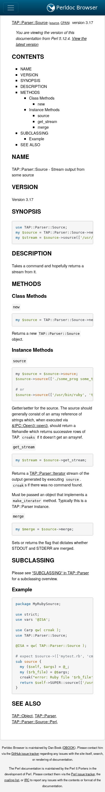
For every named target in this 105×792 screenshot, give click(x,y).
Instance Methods (44, 109)
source (54, 23)
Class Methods (41, 98)
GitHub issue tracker (25, 753)
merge (43, 127)
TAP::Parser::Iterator (47, 473)
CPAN (65, 23)
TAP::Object (22, 715)
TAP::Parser (45, 715)
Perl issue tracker (83, 774)
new (41, 104)
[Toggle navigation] (10, 7)
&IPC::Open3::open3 (30, 425)
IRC (26, 780)
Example (36, 138)
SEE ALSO (30, 144)
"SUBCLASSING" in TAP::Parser (60, 572)
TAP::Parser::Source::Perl (34, 721)
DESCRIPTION (33, 86)
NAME (26, 68)
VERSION (29, 74)
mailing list (11, 780)
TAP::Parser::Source (30, 22)
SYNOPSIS (30, 80)
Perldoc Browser (76, 7)
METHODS (30, 92)
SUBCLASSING (34, 133)
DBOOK (69, 747)
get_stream (47, 121)
